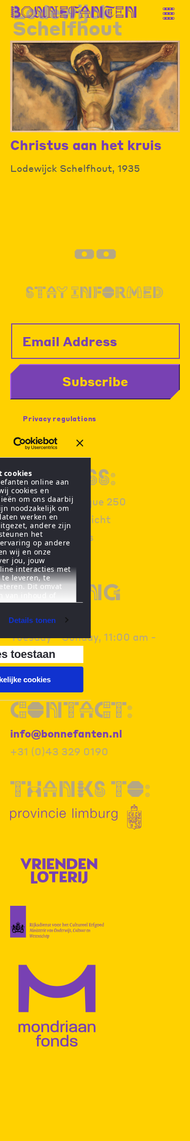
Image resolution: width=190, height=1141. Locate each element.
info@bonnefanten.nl (66, 733)
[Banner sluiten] (80, 443)
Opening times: (65, 602)
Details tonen (32, 620)
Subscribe (95, 381)
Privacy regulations (59, 418)
